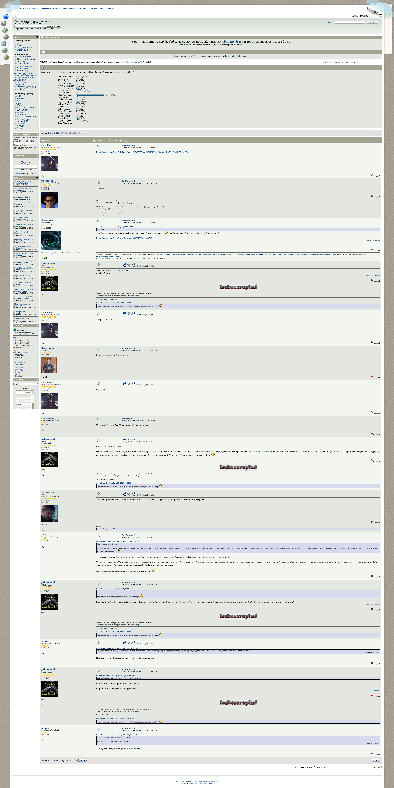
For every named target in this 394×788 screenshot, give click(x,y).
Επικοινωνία (22, 50)
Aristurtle (20, 98)
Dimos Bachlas (20, 364)
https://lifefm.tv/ (288, 254)
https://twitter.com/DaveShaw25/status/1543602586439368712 (124, 238)
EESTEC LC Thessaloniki (20, 111)
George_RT (19, 371)
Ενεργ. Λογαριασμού (25, 47)
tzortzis (137, 62)
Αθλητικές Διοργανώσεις (106, 62)
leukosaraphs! (48, 263)
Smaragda (18, 369)
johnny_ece (20, 270)
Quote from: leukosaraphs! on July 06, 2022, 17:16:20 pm (117, 648)
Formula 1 (147, 62)
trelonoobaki (47, 181)
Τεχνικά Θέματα (68, 8)
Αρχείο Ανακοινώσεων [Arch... (23, 203)
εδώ (225, 41)
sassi (18, 313)
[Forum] (4, 23)
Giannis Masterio (22, 277)
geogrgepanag (48, 418)
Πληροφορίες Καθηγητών (20, 83)
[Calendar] (4, 43)
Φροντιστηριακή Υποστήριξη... (24, 253)
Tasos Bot (130, 62)
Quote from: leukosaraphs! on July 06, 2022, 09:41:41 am (117, 541)
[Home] (7, 16)
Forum (19, 43)
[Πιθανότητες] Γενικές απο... (23, 246)
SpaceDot (20, 123)
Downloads (25, 8)
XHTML (206, 783)
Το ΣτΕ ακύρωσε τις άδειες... (23, 261)
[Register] (7, 57)
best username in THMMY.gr (23, 297)
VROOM (20, 126)
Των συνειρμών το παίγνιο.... (23, 181)
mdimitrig (18, 366)
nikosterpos (19, 367)
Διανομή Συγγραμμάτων (27, 75)
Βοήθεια (235, 41)
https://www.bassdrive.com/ (256, 254)
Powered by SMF (182, 781)
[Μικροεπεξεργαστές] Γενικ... (23, 188)
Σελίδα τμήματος (23, 57)
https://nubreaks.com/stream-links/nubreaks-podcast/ (316, 254)
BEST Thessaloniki (25, 107)
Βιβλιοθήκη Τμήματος (25, 59)
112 (53, 133)
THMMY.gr (44, 62)
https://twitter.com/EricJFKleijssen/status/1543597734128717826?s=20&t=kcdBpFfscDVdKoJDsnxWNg (142, 152)
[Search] (7, 37)
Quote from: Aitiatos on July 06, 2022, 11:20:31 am (115, 589)
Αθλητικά (90, 62)
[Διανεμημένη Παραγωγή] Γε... (23, 239)
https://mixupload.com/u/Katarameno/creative (176, 254)
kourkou (19, 255)
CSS (211, 783)
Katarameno (47, 220)
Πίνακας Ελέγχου (21, 134)
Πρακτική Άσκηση (24, 68)
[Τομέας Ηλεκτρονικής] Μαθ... (23, 268)
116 (69, 133)
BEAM (19, 105)
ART (18, 100)
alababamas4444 (22, 219)
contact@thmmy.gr (238, 56)
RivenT (18, 320)
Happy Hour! (93, 8)
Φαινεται (261, 451)
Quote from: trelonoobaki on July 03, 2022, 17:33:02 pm (117, 227)
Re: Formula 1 (128, 145)
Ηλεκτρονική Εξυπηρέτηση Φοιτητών (23, 71)
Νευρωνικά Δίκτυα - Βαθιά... (22, 311)
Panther (19, 128)
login (40, 21)
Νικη (16, 374)
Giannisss (18, 376)
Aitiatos (45, 535)
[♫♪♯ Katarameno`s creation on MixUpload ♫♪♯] (45, 259)
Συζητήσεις (81, 8)
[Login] (5, 50)
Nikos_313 (20, 204)
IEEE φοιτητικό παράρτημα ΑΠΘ (21, 120)
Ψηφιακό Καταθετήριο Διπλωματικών (24, 78)
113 (57, 133)
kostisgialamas (21, 291)
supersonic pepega (23, 197)
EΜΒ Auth (21, 114)
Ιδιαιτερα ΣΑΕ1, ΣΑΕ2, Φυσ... (23, 289)
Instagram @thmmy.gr (26, 87)
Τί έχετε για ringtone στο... (22, 304)
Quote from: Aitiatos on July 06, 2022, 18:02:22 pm (115, 676)
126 (76, 133)
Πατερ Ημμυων (48, 348)
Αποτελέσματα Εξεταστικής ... (23, 196)
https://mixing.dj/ (275, 254)
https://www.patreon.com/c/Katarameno (212, 254)
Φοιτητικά (57, 8)
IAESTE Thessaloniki (26, 117)
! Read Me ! (35, 8)
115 (66, 133)
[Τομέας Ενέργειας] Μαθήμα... (23, 224)
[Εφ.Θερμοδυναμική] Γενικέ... (23, 232)
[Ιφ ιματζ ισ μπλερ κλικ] (45, 378)
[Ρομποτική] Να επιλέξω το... (23, 318)
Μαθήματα (46, 8)
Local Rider (46, 145)
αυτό (131, 749)
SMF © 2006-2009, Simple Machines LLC (204, 781)
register (48, 21)
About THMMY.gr (107, 8)
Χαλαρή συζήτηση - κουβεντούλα (71, 62)
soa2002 (18, 372)
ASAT (19, 103)
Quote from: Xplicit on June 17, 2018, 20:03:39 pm (115, 303)
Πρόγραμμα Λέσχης (25, 66)
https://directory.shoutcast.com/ (108, 256)
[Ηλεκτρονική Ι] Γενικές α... (22, 275)
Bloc (200, 783)
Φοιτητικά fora (22, 64)
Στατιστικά (18, 325)
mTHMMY (21, 89)
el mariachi (20, 190)
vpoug (17, 361)
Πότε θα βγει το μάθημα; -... (23, 217)
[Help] (5, 30)
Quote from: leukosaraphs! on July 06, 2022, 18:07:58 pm (117, 735)
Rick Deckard (47, 492)
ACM (18, 96)
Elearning (20, 61)
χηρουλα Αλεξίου (22, 183)
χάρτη (285, 41)
